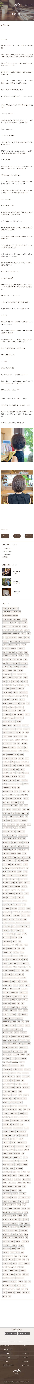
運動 (8, 879)
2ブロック (21, 1175)
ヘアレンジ (17, 644)
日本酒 (4, 1186)
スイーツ (28, 985)
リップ (28, 824)
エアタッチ (12, 780)
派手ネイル (11, 893)
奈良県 (4, 857)
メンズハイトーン (7, 912)
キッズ (20, 1109)
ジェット (5, 1208)
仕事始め (18, 813)
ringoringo (18, 933)
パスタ (4, 926)
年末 (12, 1160)
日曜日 (20, 1102)
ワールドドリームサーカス (9, 1289)
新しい (11, 1102)
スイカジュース (14, 1223)
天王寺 (27, 685)
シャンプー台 (6, 853)
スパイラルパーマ (19, 1018)
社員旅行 (18, 1080)
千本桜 (8, 1036)
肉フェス (5, 886)
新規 (4, 1058)
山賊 (14, 1234)
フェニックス (6, 1076)
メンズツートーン (25, 912)
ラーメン (5, 1113)
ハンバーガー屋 (23, 1160)
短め (29, 1171)
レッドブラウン (6, 1190)
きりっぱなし (17, 915)
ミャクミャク (20, 1234)
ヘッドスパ (15, 1193)
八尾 (20, 941)
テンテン (14, 890)
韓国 (16, 1029)
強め (23, 1080)
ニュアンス (14, 1175)
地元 (4, 996)
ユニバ (16, 802)
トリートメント (23, 666)
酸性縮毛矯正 (15, 1062)
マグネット (24, 988)
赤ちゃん (5, 842)
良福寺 (4, 718)
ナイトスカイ (24, 1032)
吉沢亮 (10, 1212)
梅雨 (29, 1043)
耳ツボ (4, 1219)
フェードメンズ (19, 707)
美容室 (9, 608)
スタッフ (11, 622)
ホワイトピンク (18, 864)
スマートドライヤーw (21, 1098)
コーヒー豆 (5, 846)
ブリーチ (23, 633)
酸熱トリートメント (7, 670)
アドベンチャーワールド (24, 1197)
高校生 (14, 857)
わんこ (25, 871)
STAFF (15, 630)
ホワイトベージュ (7, 1263)
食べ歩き (14, 714)
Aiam (23, 1248)
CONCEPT (25, 626)
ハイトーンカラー (23, 692)
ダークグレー (14, 776)
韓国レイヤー (17, 1208)
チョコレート (14, 835)
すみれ (20, 1010)
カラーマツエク (12, 871)
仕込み (9, 919)
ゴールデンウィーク (22, 875)
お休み (12, 707)
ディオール (15, 827)
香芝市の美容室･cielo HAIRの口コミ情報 (12, 611)
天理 (22, 1124)
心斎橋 (13, 1248)
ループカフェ (6, 1146)
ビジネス (14, 842)
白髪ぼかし (20, 1036)
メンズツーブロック (18, 736)
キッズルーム (10, 798)
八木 (13, 981)
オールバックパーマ (21, 1131)
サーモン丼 (14, 908)
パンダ (4, 1201)
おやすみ (20, 871)
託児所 (26, 652)
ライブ (9, 1226)
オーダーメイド (10, 1259)
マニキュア (16, 952)
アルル (26, 1219)
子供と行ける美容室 (7, 736)
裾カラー (27, 637)
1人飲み (28, 908)
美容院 (8, 820)
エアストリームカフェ (22, 1117)
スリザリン (23, 824)
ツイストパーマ (18, 996)
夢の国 (20, 959)
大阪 (8, 707)
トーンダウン (23, 1193)
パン (4, 879)
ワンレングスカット (7, 952)
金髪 (4, 663)
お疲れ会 (14, 1003)
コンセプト (15, 608)
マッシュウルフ (6, 765)
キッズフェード (23, 1135)
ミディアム (14, 1197)
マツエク (16, 794)
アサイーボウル (6, 981)
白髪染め (17, 1230)
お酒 (22, 772)
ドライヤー (5, 1102)
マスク (4, 831)
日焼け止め (13, 747)
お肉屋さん (5, 1014)
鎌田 (19, 1003)
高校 (4, 959)
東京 (26, 966)
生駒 (26, 1051)
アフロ (12, 1087)
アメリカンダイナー (12, 1091)
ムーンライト (6, 1087)
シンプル (10, 904)
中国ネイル (22, 699)
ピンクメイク (6, 699)
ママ (8, 1058)
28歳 (4, 802)
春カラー (5, 696)
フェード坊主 (15, 1138)
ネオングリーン (20, 897)
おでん (15, 783)
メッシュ (13, 721)
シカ (18, 846)
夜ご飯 (14, 838)
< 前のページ (5, 536)
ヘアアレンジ (14, 655)
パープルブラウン (21, 831)
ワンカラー (27, 882)
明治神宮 (5, 1278)
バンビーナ (12, 1025)
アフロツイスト (6, 1138)
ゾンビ (4, 966)
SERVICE (5, 630)
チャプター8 (5, 1252)
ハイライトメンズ (23, 1106)
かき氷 (23, 948)
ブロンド (21, 718)
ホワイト (28, 1025)
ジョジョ (24, 915)
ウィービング (16, 663)
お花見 (15, 696)
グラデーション (25, 761)
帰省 (28, 809)
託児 (4, 685)
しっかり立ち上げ (7, 1124)
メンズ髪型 (5, 666)
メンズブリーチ (16, 912)
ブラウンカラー (24, 663)
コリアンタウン (6, 714)
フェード (9, 663)
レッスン (24, 1208)
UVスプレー (20, 747)
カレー (16, 754)
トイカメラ (18, 1292)
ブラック (5, 893)
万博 (21, 1226)
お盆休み (21, 944)
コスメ (20, 1029)
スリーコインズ (26, 1292)
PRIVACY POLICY (7, 633)
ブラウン (18, 761)
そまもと (26, 1010)
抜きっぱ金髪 (6, 933)
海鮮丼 (19, 853)
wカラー (12, 739)
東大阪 (16, 1160)
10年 (8, 802)
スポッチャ (5, 1025)
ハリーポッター (11, 824)
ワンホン (22, 1201)
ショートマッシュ (23, 1047)
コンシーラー (6, 1065)
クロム (12, 1058)
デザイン (18, 1076)
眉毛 (4, 754)
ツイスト (8, 974)
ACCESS (21, 630)
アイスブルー (6, 655)
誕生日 (22, 685)
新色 (4, 1036)
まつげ (19, 1073)
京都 (19, 1021)
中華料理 (19, 1182)
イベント (15, 959)
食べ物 (26, 1234)
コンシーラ (15, 955)
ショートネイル (6, 1062)
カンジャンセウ (6, 1248)
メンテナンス (14, 758)
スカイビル (25, 1256)
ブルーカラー (18, 1179)
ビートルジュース (20, 1146)
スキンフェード (6, 1142)
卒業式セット (26, 1274)
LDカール (27, 1120)
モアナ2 (5, 1182)
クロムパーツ (6, 992)
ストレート (22, 1062)
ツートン (15, 1095)
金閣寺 (27, 1021)
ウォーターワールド (7, 901)
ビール (19, 919)
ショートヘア (6, 977)
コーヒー (20, 842)
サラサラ (14, 1021)
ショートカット (21, 648)
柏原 (22, 930)
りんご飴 (24, 933)
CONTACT (27, 630)
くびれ (19, 710)
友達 (29, 857)
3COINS (5, 1296)
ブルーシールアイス (18, 1212)
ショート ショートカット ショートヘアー (19, 641)
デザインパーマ (6, 1175)
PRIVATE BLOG (4, 529)
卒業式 (9, 857)
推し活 (10, 875)
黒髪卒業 (18, 739)
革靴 (4, 1259)
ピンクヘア (20, 670)
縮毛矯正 (15, 1043)
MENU (10, 630)
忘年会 (16, 791)
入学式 (10, 696)
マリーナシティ (19, 1149)
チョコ (12, 1007)
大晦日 (23, 809)
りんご (17, 1084)
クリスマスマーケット (8, 1256)
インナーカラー (19, 652)
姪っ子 (19, 838)
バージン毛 (5, 1245)
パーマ (14, 674)
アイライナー (10, 754)
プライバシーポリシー (16, 626)
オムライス (9, 783)
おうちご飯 (12, 772)
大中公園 (25, 696)
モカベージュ (12, 860)
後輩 (25, 1109)
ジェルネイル (11, 718)
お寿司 (4, 1153)
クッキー (18, 1007)
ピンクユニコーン (18, 659)
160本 (4, 824)
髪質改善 (16, 666)
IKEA (28, 703)
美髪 (15, 670)
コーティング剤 (26, 1076)
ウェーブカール (17, 725)
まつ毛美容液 (24, 981)
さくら (24, 904)
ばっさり (21, 974)
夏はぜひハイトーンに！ (11, 637)
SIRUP (4, 1226)
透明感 (19, 1204)
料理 (4, 783)
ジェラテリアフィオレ (25, 1040)
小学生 (4, 1040)
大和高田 (14, 1036)
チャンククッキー (7, 1051)
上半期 (21, 955)
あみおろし (21, 1245)
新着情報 (6, 557)
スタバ (4, 838)
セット (27, 655)
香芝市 (4, 608)
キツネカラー (14, 1281)
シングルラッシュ (23, 992)
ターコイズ (13, 787)
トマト (10, 1135)
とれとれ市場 (17, 1153)
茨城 (4, 1292)
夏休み (21, 1113)
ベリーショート (6, 999)
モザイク (24, 1171)
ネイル (10, 703)
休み (20, 696)
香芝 (11, 659)
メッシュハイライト (19, 816)
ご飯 (8, 688)
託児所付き (8, 868)
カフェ (27, 926)
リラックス (24, 743)
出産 (24, 838)
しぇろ (24, 853)
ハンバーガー (27, 1069)
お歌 (26, 955)
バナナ (12, 1084)
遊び (16, 1102)
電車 (22, 846)
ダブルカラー (21, 714)
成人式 (4, 644)
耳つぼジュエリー (7, 1215)
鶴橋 (24, 710)
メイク (20, 750)
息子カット (5, 769)
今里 (19, 890)
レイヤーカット (24, 1164)
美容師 (28, 1054)
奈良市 (9, 1040)
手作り (9, 1201)
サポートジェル (6, 1080)
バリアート (22, 769)
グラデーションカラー (8, 1179)
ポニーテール (25, 813)
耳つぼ (26, 1212)
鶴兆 (24, 791)
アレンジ (27, 846)
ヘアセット (10, 644)
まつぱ (9, 1043)
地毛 (22, 1252)
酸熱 (11, 666)
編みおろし (21, 655)
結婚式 (14, 966)
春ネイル (27, 860)
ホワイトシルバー (7, 1193)
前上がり (27, 1175)
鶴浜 (4, 707)
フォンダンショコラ (23, 835)
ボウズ (21, 1138)
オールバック (6, 1084)
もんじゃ (27, 772)
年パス (21, 802)
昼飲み (27, 970)
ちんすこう (26, 842)
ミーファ (5, 750)
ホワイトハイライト (13, 1047)
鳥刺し (26, 944)
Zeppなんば (15, 1226)
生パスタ (11, 1018)
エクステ (13, 1131)
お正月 (10, 988)
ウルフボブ (5, 1010)
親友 (17, 769)
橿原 (23, 926)
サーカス (19, 1285)
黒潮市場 (27, 1149)
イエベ (22, 1065)
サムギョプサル (18, 1168)
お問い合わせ (6, 626)
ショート (5, 652)
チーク (17, 1058)
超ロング (21, 1281)
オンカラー (5, 739)
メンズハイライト (15, 685)
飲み (29, 1109)
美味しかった (10, 996)
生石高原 (10, 1153)
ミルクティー (6, 776)
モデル (21, 805)
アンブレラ (10, 1230)
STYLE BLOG (7, 554)
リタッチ (26, 864)
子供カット (15, 692)
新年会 (9, 838)
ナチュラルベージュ (7, 743)
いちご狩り (5, 1270)
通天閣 (10, 1208)
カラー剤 (13, 1285)
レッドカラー (6, 1131)
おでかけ (5, 875)
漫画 (29, 915)
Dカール (13, 1076)
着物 (26, 794)
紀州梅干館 (5, 1157)
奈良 (4, 798)
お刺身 (4, 1230)
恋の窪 (25, 1215)
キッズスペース (18, 798)
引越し (14, 919)
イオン (24, 1285)
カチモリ (21, 1263)
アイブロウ (26, 750)
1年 (4, 809)
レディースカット (20, 1278)
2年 (20, 791)
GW (9, 890)
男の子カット (6, 1281)
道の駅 (12, 1146)
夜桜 (18, 860)
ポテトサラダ (25, 780)
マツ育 (17, 981)
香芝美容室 (11, 652)
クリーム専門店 (24, 1014)
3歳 (25, 1281)
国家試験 (23, 1054)
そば (9, 813)
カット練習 (16, 1054)
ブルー (13, 765)
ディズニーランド (15, 977)
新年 (24, 1259)
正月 (27, 816)
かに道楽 (5, 1135)
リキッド (9, 1117)
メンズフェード (20, 688)
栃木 (23, 1289)
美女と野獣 (23, 977)
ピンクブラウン (15, 1120)
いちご (22, 1267)
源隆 (24, 1182)
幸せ (29, 1281)
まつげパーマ (6, 805)
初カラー (24, 857)
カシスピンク (6, 1160)
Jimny (26, 805)
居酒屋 (24, 919)
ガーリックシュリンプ (17, 1069)
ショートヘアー (12, 648)
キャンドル (26, 1095)
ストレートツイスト (7, 725)
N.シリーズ (20, 637)
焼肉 (4, 681)
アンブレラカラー (11, 897)
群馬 (27, 1289)
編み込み (19, 721)
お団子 (17, 1164)
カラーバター (6, 1285)
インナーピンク (6, 761)
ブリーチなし (24, 739)
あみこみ (17, 1219)
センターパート (6, 1003)
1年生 (26, 1113)
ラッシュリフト (14, 805)
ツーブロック (25, 725)
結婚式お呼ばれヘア (11, 1267)
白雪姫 (20, 1190)
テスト (12, 1274)
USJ (12, 802)
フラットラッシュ (23, 820)
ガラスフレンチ (14, 992)
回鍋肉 (28, 1182)
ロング (20, 937)
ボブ (21, 681)
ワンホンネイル (14, 699)
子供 (8, 685)
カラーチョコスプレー (17, 1051)
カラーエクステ (13, 1010)
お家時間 (28, 765)
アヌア (11, 1029)
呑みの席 (12, 769)
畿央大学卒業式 (6, 849)
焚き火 (20, 1095)
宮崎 (11, 794)
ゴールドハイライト (12, 1109)
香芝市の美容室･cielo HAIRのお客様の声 (12, 619)
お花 (10, 1296)
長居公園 (11, 886)
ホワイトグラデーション (23, 849)
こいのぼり (16, 703)
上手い (20, 1043)
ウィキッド (14, 1190)
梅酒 (11, 1157)
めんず (25, 996)
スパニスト (18, 1274)
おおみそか (18, 1259)
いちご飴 (5, 1018)
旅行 (13, 1080)
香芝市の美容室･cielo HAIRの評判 (10, 615)
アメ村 (18, 1248)
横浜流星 (5, 1212)
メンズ (25, 659)
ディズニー (20, 966)
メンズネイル (16, 868)
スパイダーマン (17, 901)
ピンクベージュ (17, 904)
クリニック (21, 1237)
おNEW (9, 966)
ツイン (12, 1164)
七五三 (21, 794)
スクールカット (13, 1245)
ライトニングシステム (8, 1032)
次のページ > (29, 536)
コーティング (26, 1073)
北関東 (18, 1289)
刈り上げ (5, 988)
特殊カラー (5, 780)
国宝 (29, 1208)
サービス (25, 619)
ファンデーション (7, 955)
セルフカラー (6, 1241)
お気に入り (27, 1263)
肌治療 (4, 1237)
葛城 (14, 1117)
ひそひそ (5, 930)
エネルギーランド (18, 1157)
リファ (13, 1098)
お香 (15, 743)
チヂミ (11, 1168)
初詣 (4, 816)
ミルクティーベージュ (8, 791)
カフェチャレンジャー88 (8, 944)
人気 (26, 736)
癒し (19, 743)
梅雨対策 (5, 1047)
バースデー (14, 974)
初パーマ (14, 849)
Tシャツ (22, 868)
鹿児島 (4, 813)
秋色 (22, 1120)
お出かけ (26, 677)
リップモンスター (7, 827)
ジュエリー (10, 1219)
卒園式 (12, 882)
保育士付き (26, 783)
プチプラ (16, 985)
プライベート (6, 787)
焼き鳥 (4, 919)
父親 (28, 791)
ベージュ (28, 714)
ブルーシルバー (23, 879)
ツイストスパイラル (7, 915)
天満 (23, 970)
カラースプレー (6, 937)
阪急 (20, 1256)
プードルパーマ (24, 1230)
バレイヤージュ (18, 677)
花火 (9, 926)
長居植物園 (17, 886)
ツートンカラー (17, 1186)
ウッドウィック (6, 1098)
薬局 (16, 1237)
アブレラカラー (6, 1197)
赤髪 (19, 857)
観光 (23, 1021)
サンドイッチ (16, 1124)
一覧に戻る (17, 536)
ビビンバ (25, 901)
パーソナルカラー (15, 1065)
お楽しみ (9, 959)
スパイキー (14, 1106)
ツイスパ (5, 871)
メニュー (5, 622)
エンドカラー (6, 1149)
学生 (4, 897)
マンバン (14, 1142)
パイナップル (13, 1073)
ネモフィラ (24, 886)
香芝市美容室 (6, 747)
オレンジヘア (17, 988)
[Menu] (30, 5)
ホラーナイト (26, 963)
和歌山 (12, 1149)
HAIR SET (5, 641)
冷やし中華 (5, 772)
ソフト (13, 930)
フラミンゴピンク (13, 750)
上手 (25, 1043)
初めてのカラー (25, 1241)
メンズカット (6, 710)
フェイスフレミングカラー (21, 999)
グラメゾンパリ (12, 1182)
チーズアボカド (6, 1120)
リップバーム (23, 827)
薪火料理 (18, 1241)
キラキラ (5, 703)
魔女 (11, 963)
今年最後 (9, 809)
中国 (27, 1201)
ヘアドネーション (7, 692)
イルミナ (17, 1032)
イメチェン (24, 1007)
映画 (17, 824)
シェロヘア (5, 659)
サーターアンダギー (11, 948)
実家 (28, 1259)
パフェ (18, 926)
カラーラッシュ (16, 1171)
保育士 (27, 732)
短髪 (13, 999)
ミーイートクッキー (7, 1054)
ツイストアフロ (20, 1025)
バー (18, 772)
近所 (23, 1003)
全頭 (19, 787)
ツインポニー (6, 882)
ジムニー (11, 732)
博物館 (4, 890)
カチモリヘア (6, 1164)
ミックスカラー (11, 831)
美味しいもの (27, 1226)
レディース (13, 710)
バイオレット (22, 776)
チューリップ (22, 908)
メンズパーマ (6, 721)
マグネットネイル (16, 809)
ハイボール (12, 846)
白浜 (23, 1153)
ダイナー (15, 941)
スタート (15, 1263)
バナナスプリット (7, 941)
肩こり (14, 1215)
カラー (28, 633)
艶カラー (5, 677)
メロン (13, 926)
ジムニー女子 (18, 732)
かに (13, 813)
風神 (4, 1117)
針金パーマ (18, 1087)
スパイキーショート (22, 1142)
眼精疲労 (20, 1215)
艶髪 (13, 761)
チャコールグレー (7, 1095)
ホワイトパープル (7, 1234)
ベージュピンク (6, 864)
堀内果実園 (23, 1270)
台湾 (22, 1219)
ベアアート (11, 970)
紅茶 (18, 930)
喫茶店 (16, 1113)
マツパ (24, 1204)
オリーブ (26, 1157)
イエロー (5, 732)
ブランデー (15, 1201)
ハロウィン (5, 963)
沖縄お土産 (13, 853)
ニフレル (18, 970)
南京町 (15, 963)
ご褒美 (22, 952)
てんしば (5, 860)
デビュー (10, 1186)
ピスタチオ (23, 1058)
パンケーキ (5, 1073)
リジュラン (10, 1237)
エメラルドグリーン (15, 1252)
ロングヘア (21, 758)
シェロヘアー (24, 622)
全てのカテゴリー (8, 548)
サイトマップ (25, 1365)
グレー (4, 1109)
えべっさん (14, 820)
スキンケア (5, 1029)
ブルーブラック (19, 893)
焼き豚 (21, 754)
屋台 (22, 860)
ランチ (8, 681)
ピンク (27, 758)
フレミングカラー (7, 1171)
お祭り (12, 933)
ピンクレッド (6, 1204)
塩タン (23, 890)
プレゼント (5, 794)
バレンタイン (6, 835)
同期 (4, 1267)
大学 (10, 1278)
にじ (15, 875)
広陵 (18, 1014)
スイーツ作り (6, 1274)
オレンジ (24, 644)
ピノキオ (11, 1113)
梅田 (16, 1256)
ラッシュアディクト (7, 985)
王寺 (4, 1168)
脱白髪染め (27, 1036)
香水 (26, 747)
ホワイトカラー (6, 1106)
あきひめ (17, 1270)
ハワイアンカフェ (7, 1069)
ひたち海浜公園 (10, 1292)
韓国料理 (13, 688)
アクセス (17, 622)
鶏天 (19, 948)
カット (20, 783)
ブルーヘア (14, 937)
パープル (23, 703)
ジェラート (15, 1040)
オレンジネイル (19, 882)
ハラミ (4, 904)
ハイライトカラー (7, 674)
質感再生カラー (6, 1021)
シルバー (11, 677)
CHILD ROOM (16, 633)
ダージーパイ (6, 1223)
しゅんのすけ (6, 1007)
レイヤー (27, 893)
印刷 (27, 868)
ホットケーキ (6, 758)
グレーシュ (13, 1204)
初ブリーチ (12, 1014)
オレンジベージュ (22, 674)
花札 (4, 820)
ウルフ (18, 780)
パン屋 (4, 1091)
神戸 (20, 963)
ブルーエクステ (6, 908)
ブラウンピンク (26, 1087)
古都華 (11, 1270)
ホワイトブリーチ (26, 1179)
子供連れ (5, 648)
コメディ (28, 1146)
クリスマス (26, 798)
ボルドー (5, 970)
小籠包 (21, 1223)
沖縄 (4, 948)
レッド (24, 1186)
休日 (4, 688)
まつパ (4, 1043)
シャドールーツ (14, 879)
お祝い (12, 1241)
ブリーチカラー (24, 1084)
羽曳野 (20, 1091)
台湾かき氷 (27, 1223)
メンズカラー (10, 816)
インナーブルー (20, 765)
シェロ (25, 681)
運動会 (25, 959)
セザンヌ (22, 985)
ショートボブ (15, 681)
